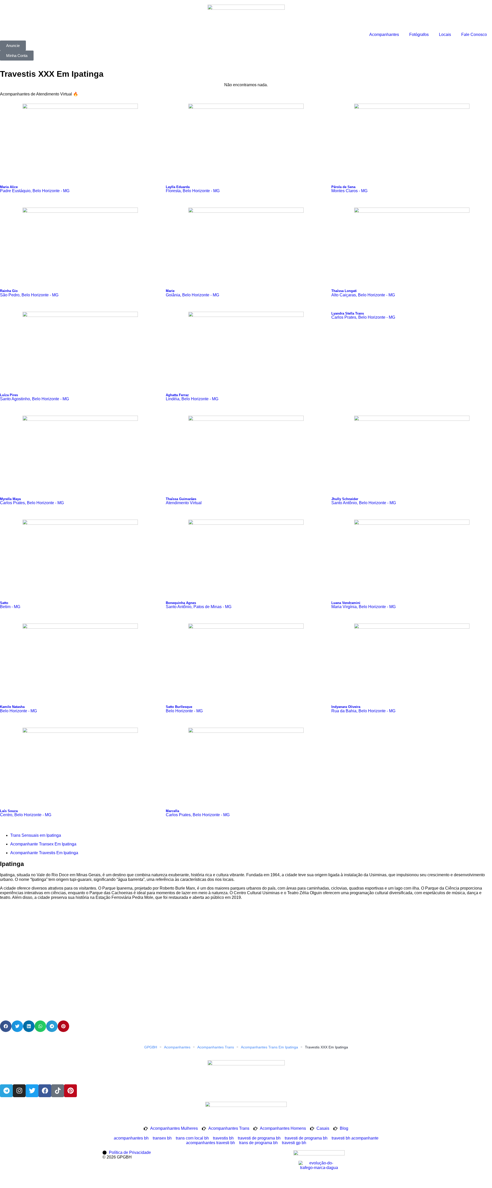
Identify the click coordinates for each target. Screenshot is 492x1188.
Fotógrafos (419, 34)
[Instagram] (19, 1090)
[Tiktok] (57, 1090)
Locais (445, 34)
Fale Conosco (474, 34)
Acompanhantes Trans (215, 1047)
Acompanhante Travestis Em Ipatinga (44, 853)
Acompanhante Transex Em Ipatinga (43, 844)
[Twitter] (32, 1090)
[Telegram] (6, 1090)
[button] (6, 1026)
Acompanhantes (384, 34)
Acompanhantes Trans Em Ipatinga (269, 1047)
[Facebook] (44, 1090)
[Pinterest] (70, 1090)
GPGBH (150, 1047)
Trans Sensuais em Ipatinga (35, 835)
